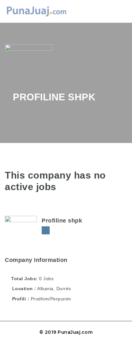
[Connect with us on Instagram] (46, 230)
